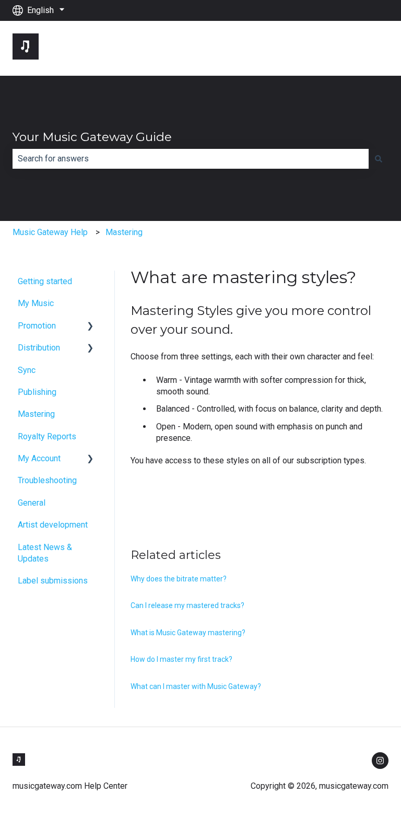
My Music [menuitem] (36, 303)
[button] (90, 326)
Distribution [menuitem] (39, 348)
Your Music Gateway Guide (92, 137)
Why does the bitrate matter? (179, 579)
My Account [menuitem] (39, 458)
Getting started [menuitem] (45, 281)
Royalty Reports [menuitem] (47, 436)
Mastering (124, 232)
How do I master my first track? (181, 659)
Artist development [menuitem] (53, 525)
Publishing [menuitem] (37, 392)
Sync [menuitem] (27, 370)
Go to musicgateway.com (332, 48)
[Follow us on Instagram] (380, 760)
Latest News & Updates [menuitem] (45, 553)
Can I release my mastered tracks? (187, 605)
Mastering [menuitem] (36, 414)
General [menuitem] (31, 503)
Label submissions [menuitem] (53, 581)
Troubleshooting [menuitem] (47, 480)
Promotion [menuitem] (37, 326)
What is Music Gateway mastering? (188, 632)
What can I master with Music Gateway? (196, 686)
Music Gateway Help (50, 232)
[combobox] (191, 159)
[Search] (378, 159)
